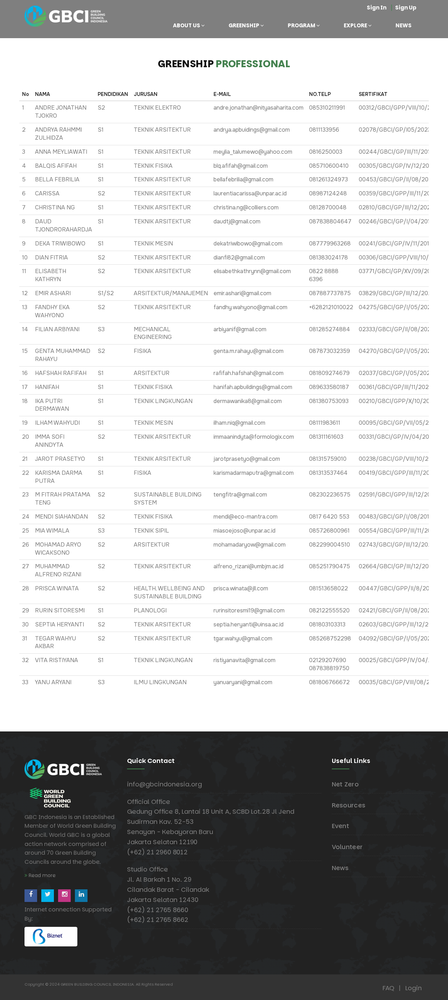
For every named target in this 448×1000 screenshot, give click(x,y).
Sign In (376, 7)
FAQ (388, 988)
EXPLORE (355, 25)
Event (340, 825)
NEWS (404, 25)
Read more (41, 875)
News (340, 867)
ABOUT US (186, 25)
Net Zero (345, 784)
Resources (349, 805)
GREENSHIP (244, 25)
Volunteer (347, 846)
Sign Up (405, 7)
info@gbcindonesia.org (164, 784)
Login (413, 988)
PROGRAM (301, 25)
